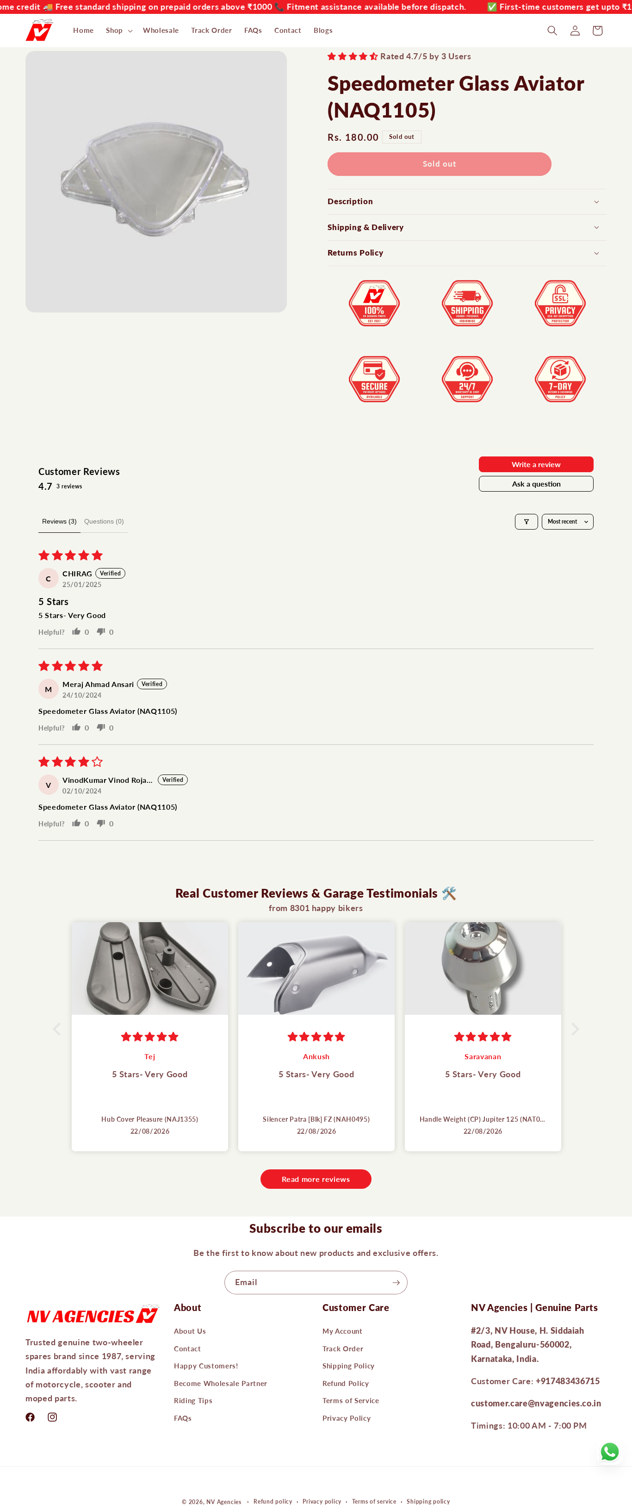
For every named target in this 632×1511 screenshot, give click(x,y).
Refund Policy (345, 1383)
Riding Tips (193, 1400)
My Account (342, 1331)
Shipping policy (428, 1502)
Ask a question (536, 483)
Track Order (342, 1348)
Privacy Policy (346, 1418)
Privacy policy (322, 1502)
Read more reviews (316, 1178)
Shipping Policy (348, 1365)
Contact (187, 1348)
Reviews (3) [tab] (59, 521)
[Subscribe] (396, 1283)
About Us (190, 1331)
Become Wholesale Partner (220, 1383)
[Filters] (526, 522)
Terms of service (374, 1502)
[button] (118, 30)
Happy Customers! (206, 1365)
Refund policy (273, 1502)
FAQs (183, 1418)
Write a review (536, 464)
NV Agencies (223, 1502)
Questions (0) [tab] (104, 521)
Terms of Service (350, 1400)
